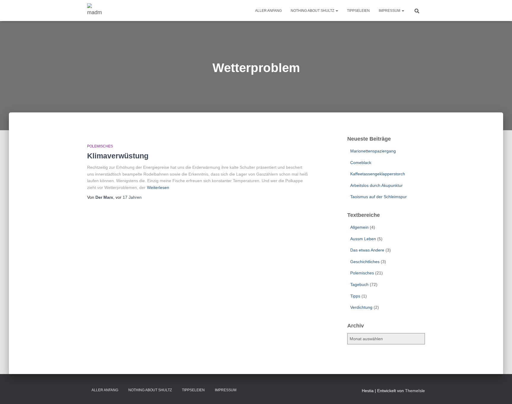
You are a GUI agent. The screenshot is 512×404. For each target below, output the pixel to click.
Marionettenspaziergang (373, 151)
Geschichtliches (365, 261)
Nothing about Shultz (313, 11)
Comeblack (360, 162)
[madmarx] (95, 10)
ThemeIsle (415, 390)
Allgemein (359, 227)
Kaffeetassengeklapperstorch (377, 173)
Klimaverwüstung (117, 156)
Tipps (355, 296)
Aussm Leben (363, 238)
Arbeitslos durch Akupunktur (376, 185)
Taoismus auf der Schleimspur (378, 196)
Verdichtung (361, 307)
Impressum (390, 11)
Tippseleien (358, 11)
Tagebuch (359, 284)
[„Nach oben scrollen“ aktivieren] (500, 392)
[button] (336, 11)
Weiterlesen (158, 187)
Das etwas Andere (367, 250)
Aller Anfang (268, 11)
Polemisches (100, 146)
